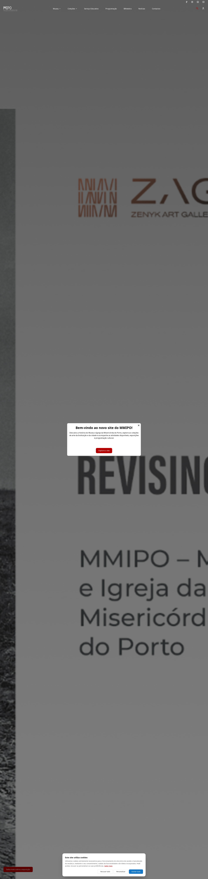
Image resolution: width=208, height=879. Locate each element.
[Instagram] (192, 2)
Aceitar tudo (136, 872)
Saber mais (108, 866)
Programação (111, 8)
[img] (10, 8)
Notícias (141, 8)
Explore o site (104, 450)
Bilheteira (128, 8)
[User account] (203, 8)
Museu (56, 8)
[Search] (197, 8)
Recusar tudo (105, 872)
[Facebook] (186, 2)
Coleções (71, 8)
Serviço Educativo (91, 8)
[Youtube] (203, 2)
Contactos (156, 8)
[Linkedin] (198, 2)
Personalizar (120, 872)
